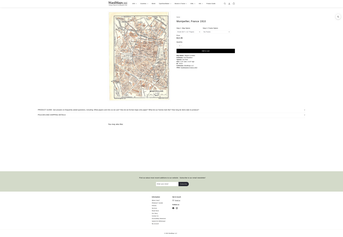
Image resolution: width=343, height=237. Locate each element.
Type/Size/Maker (164, 3)
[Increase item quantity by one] (181, 45)
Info (200, 3)
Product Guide (210, 3)
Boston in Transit (180, 3)
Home (178, 17)
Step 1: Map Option (183, 28)
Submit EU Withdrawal (158, 221)
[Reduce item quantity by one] (178, 45)
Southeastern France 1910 (189, 67)
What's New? (156, 200)
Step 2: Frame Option (210, 28)
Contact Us (155, 216)
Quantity (179, 42)
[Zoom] (139, 56)
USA (133, 3)
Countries (143, 3)
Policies (154, 205)
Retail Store (155, 210)
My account (155, 223)
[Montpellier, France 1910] (118, 147)
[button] (338, 16)
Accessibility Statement (159, 218)
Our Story (155, 213)
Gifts (192, 3)
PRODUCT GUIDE (157, 203)
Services (154, 208)
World (153, 3)
